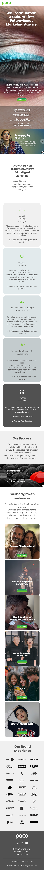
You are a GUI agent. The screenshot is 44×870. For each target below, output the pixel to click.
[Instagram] (17, 843)
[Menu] (40, 3)
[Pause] (42, 152)
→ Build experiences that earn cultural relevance (22, 332)
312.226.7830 (22, 854)
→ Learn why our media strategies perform (22, 377)
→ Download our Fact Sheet (22, 416)
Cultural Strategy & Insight (22, 218)
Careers (25, 861)
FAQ (32, 861)
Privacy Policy (14, 861)
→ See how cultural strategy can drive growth (22, 240)
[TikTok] (21, 843)
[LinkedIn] (26, 843)
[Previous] (2, 141)
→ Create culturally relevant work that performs (22, 287)
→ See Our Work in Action (22, 421)
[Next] (42, 141)
